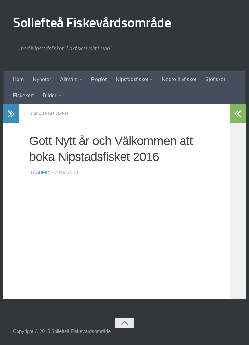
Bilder (49, 95)
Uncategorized (48, 113)
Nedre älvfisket (179, 79)
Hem (18, 79)
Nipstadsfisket (132, 79)
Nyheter (42, 79)
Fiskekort (23, 95)
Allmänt (68, 79)
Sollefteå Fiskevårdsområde (92, 23)
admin (43, 172)
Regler (99, 79)
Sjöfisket (215, 79)
